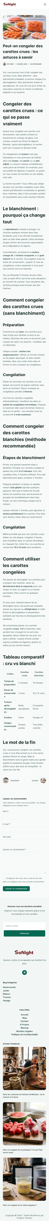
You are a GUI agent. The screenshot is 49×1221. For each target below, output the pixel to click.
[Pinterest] (24, 972)
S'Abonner (24, 933)
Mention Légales (24, 1031)
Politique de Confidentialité (24, 1034)
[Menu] (45, 4)
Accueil (24, 1014)
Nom (5, 811)
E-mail (6, 824)
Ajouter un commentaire (14, 849)
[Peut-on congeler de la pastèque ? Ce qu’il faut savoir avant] (24, 1123)
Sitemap (24, 1028)
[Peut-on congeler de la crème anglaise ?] (24, 1179)
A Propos (24, 1024)
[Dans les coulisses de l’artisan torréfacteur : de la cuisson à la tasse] (24, 1068)
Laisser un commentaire (16, 888)
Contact (24, 1021)
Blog (24, 1018)
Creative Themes (24, 1218)
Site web (7, 837)
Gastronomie (35, 64)
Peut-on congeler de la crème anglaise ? (20, 1205)
